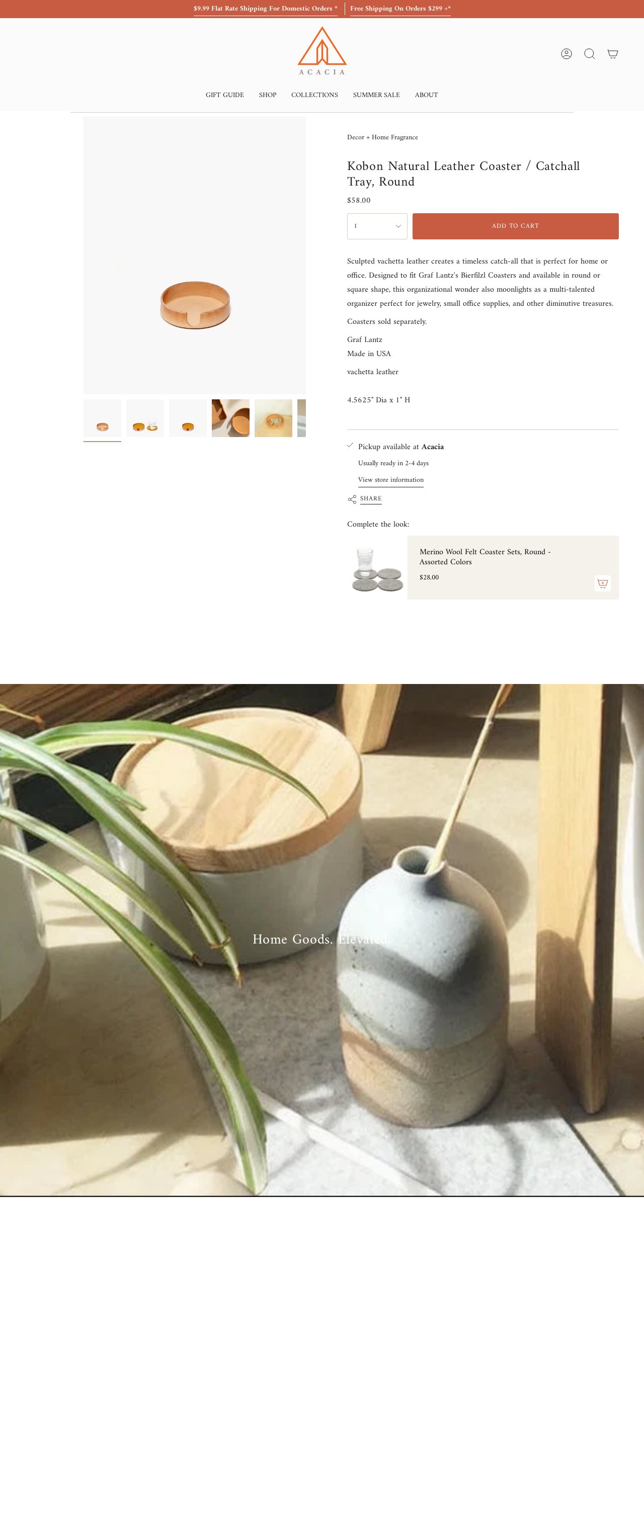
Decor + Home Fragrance (382, 137)
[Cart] (612, 53)
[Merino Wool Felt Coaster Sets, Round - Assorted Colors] (377, 567)
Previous (83, 255)
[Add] (603, 583)
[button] (225, 96)
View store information (391, 480)
